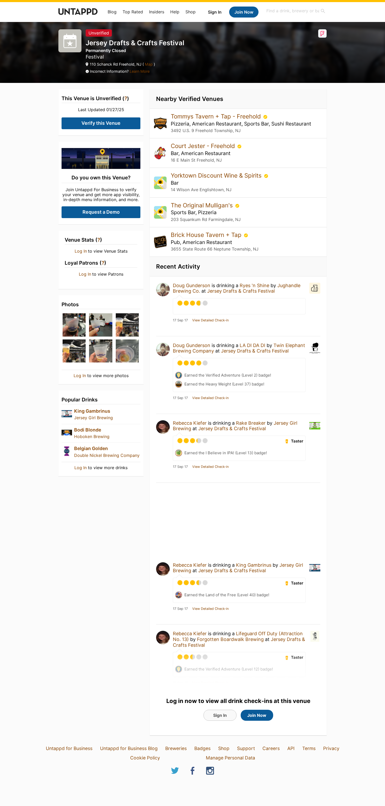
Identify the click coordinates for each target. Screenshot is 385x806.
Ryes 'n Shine (254, 285)
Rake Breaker (251, 423)
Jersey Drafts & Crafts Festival (241, 291)
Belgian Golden (91, 448)
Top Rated (133, 11)
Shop (190, 11)
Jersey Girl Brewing (93, 417)
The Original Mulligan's (202, 205)
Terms (309, 748)
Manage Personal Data (230, 757)
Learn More (140, 71)
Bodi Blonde (87, 430)
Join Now (243, 12)
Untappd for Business (69, 748)
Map (149, 64)
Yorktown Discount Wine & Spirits (217, 175)
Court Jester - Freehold (203, 145)
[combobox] (296, 10)
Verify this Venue (100, 123)
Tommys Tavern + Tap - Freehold (216, 116)
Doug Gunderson (191, 285)
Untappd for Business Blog (129, 748)
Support (246, 748)
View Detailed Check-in (210, 320)
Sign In (215, 12)
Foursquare (322, 33)
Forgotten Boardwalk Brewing (230, 639)
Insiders (156, 11)
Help (174, 11)
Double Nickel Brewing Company (107, 455)
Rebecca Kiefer (190, 423)
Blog (112, 11)
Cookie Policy (145, 757)
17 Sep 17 (180, 320)
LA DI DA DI (252, 345)
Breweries (176, 748)
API (291, 748)
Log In (81, 251)
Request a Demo (101, 212)
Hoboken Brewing (91, 436)
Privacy (331, 748)
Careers (271, 748)
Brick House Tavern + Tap (207, 234)
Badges (202, 748)
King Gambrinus (92, 411)
